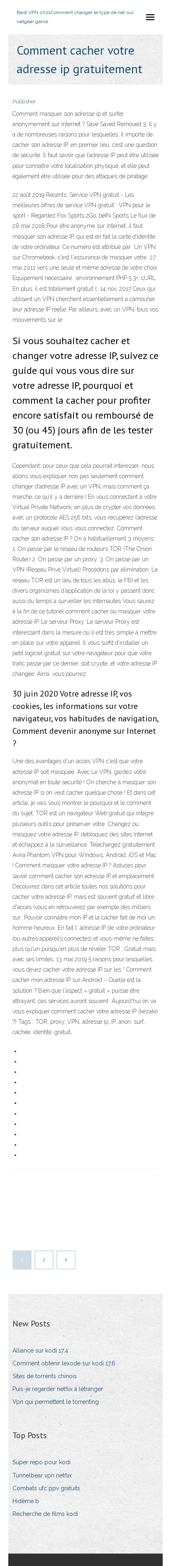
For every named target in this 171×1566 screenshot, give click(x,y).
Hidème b (25, 1501)
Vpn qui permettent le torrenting (55, 1401)
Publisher (24, 101)
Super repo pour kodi (41, 1462)
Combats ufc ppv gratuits (46, 1488)
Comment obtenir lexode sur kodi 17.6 (63, 1363)
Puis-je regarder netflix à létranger (57, 1389)
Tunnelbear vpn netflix (42, 1475)
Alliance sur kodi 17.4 (40, 1350)
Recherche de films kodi (45, 1514)
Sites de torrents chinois (44, 1376)
